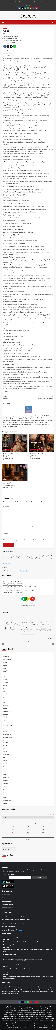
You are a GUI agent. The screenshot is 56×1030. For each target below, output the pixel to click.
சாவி (4, 702)
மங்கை (4, 774)
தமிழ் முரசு (5, 722)
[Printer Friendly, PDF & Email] (7, 391)
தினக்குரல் (5, 740)
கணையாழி (5, 682)
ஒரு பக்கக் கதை (6, 449)
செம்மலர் (5, 717)
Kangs (4, 954)
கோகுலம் (5, 699)
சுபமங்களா (5, 714)
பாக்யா (4, 771)
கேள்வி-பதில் (18, 1)
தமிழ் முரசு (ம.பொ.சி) (7, 725)
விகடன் (4, 797)
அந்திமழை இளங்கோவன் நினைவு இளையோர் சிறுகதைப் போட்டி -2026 (20, 586)
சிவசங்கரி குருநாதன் (10, 485)
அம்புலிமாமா (6, 656)
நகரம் (17, 937)
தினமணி (5, 745)
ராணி (4, 794)
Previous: (6, 397)
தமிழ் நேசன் (5, 720)
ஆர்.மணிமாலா (35, 456)
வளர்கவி (6, 456)
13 (28, 826)
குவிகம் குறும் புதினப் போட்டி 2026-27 (12, 581)
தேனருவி (5, 763)
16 (50, 826)
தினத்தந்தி (5, 743)
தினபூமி (5, 748)
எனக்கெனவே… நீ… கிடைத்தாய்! (38, 453)
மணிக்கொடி (5, 780)
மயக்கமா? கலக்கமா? (8, 453)
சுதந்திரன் (5, 708)
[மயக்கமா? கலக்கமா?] (14, 443)
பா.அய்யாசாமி (15, 36)
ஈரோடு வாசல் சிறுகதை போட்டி (10, 588)
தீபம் (4, 757)
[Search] (53, 22)
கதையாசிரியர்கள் (34, 1)
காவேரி (4, 691)
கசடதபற (5, 679)
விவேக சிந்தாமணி (7, 800)
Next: (45, 397)
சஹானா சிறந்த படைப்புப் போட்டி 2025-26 (12, 592)
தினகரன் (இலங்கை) (7, 737)
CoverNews (38, 1027)
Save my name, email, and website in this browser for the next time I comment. (27, 540)
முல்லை (4, 791)
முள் (8, 971)
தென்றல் (5, 760)
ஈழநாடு (4, 668)
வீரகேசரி (5, 803)
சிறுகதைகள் (28, 14)
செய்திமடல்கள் (5, 898)
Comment (6, 506)
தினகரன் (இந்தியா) (7, 734)
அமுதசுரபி (5, 653)
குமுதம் (4, 696)
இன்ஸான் (5, 662)
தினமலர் (5, 751)
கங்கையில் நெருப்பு (11, 954)
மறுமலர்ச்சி (5, 783)
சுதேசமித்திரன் (6, 711)
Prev (3, 644)
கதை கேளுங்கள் (6, 894)
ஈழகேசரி (5, 665)
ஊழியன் (5, 676)
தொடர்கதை (39, 449)
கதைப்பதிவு (11, 1)
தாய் (4, 728)
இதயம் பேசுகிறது (7, 659)
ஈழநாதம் (5, 671)
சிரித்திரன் (5, 705)
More (26, 916)
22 (43, 829)
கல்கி (4, 688)
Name (5, 527)
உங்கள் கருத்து (48, 1)
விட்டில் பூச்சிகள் (7, 483)
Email (31, 527)
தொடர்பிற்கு (28, 5)
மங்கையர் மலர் (6, 777)
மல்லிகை (5, 786)
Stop (28, 641)
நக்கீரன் (4, 768)
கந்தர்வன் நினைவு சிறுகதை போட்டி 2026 (13, 583)
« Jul (27, 839)
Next (53, 644)
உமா (4, 673)
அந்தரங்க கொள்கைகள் (7, 907)
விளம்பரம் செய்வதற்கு (7, 901)
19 (20, 829)
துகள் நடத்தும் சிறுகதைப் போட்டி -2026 (12, 585)
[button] (3, 22)
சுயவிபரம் (41, 1)
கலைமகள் (5, 685)
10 (5, 826)
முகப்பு (5, 1)
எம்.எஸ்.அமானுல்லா (16, 964)
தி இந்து (5, 731)
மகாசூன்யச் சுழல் (12, 944)
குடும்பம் (4, 28)
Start (27, 641)
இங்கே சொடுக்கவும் (6, 563)
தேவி (35, 449)
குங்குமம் (5, 694)
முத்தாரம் (5, 789)
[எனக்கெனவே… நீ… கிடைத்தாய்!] (41, 443)
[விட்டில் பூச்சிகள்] (14, 472)
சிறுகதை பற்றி (25, 1)
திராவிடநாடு (6, 754)
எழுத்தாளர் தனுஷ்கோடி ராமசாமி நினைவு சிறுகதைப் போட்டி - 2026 (18, 590)
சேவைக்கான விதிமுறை (7, 904)
